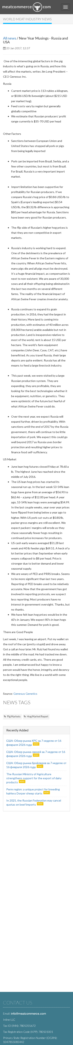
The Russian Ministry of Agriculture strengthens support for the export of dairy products (33, 778)
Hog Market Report (37, 716)
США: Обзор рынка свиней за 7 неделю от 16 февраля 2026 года (35, 754)
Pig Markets (13, 716)
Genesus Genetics (25, 693)
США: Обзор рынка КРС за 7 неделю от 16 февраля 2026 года (33, 742)
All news (9, 38)
